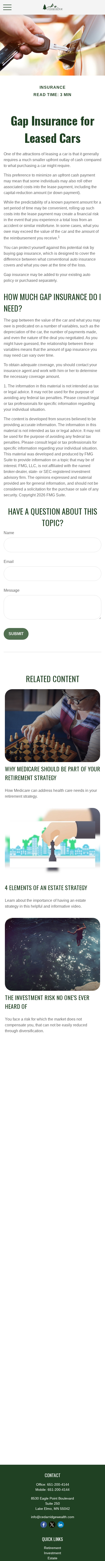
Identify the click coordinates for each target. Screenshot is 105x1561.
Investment (52, 1553)
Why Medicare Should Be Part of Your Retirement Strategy (52, 773)
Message (12, 590)
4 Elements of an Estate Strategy (46, 887)
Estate (52, 1558)
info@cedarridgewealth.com (52, 1517)
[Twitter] (52, 1524)
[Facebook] (43, 1524)
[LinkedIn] (60, 1524)
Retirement (52, 1548)
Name (9, 533)
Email (9, 562)
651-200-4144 (58, 1484)
